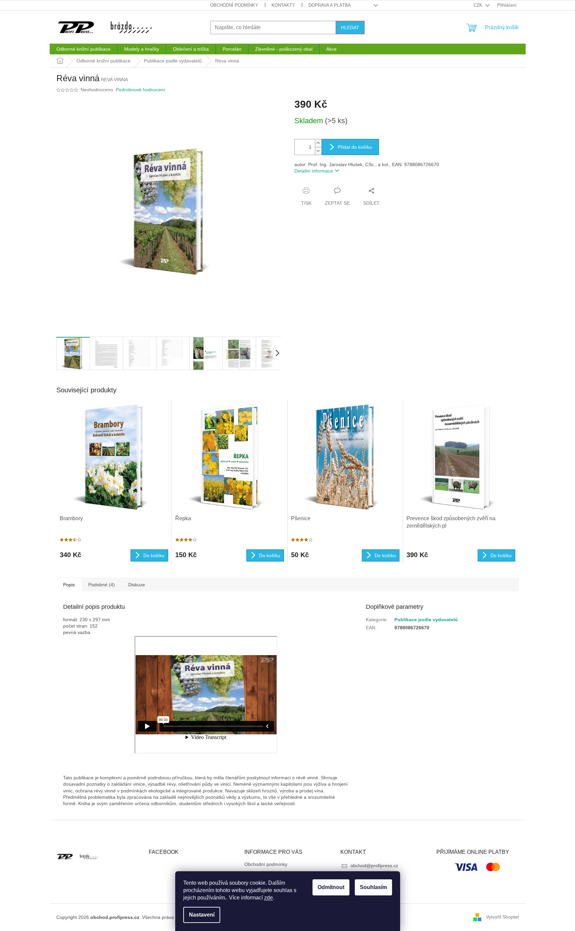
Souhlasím (373, 887)
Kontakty (283, 5)
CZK (479, 5)
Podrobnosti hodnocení (140, 89)
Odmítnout (331, 887)
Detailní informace (313, 171)
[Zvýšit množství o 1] (318, 143)
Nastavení (201, 915)
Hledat (350, 27)
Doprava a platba (329, 5)
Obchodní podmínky (234, 5)
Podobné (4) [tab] (101, 584)
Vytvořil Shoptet (502, 917)
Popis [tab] (69, 584)
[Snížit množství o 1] (318, 151)
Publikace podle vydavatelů (426, 619)
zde (268, 897)
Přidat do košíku (355, 147)
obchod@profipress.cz (374, 865)
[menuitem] (83, 49)
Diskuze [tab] (136, 584)
